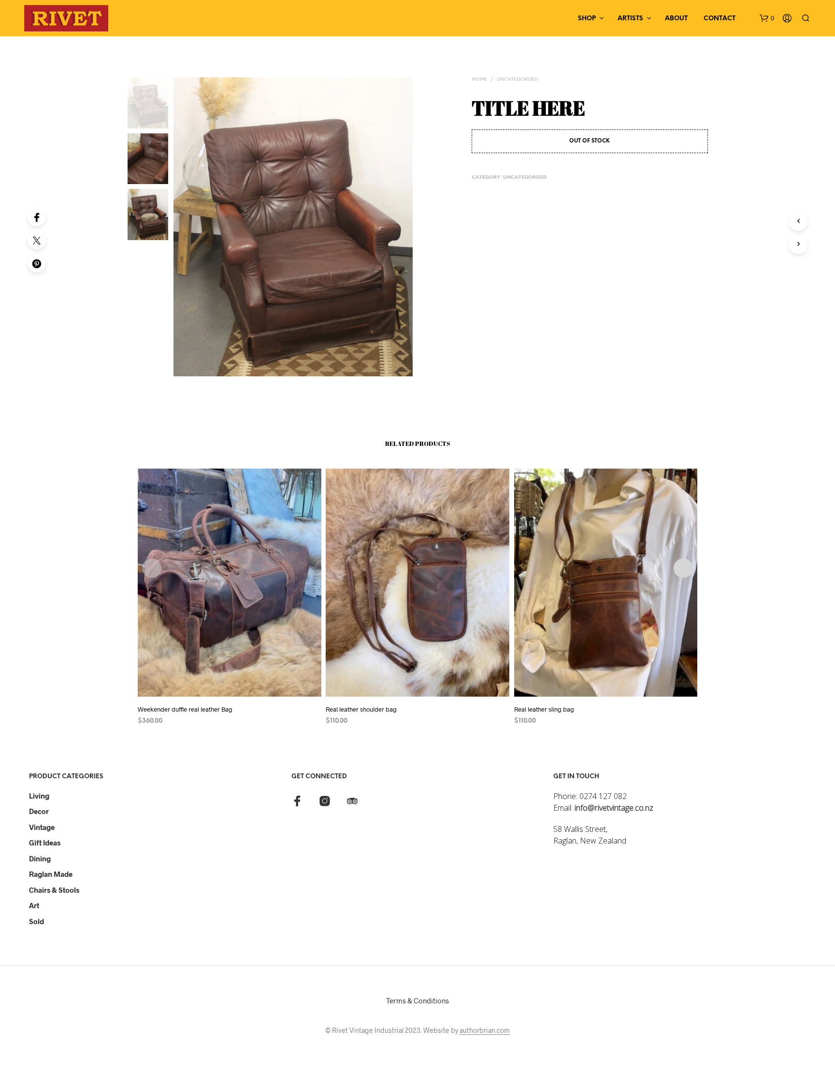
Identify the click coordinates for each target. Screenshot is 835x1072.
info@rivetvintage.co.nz (614, 807)
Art (34, 905)
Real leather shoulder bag (361, 709)
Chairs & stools (54, 890)
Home (479, 79)
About (676, 18)
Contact (719, 18)
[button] (767, 18)
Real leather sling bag (544, 709)
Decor (39, 811)
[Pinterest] (37, 263)
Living (39, 795)
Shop (587, 18)
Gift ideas (44, 842)
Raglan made (50, 874)
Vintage (42, 827)
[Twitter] (37, 240)
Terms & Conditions (417, 1000)
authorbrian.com (485, 1030)
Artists (630, 18)
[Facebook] (37, 217)
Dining (40, 858)
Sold (36, 921)
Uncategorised (517, 79)
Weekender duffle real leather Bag (185, 709)
